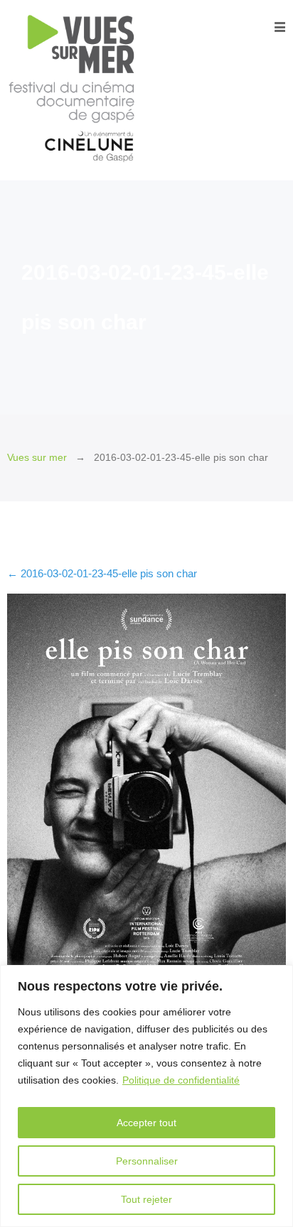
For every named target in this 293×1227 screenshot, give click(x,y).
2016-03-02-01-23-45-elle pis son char (102, 573)
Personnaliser (147, 1161)
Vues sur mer (37, 457)
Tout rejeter (146, 1199)
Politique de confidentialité (181, 1080)
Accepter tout (146, 1122)
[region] (146, 1096)
